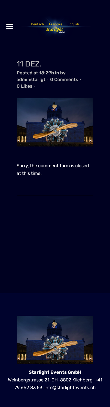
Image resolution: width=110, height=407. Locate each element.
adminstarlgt (31, 79)
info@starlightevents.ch (70, 387)
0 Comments (64, 79)
